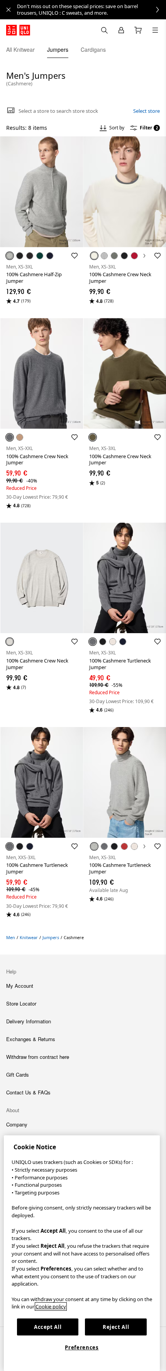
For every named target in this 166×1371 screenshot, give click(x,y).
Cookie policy (51, 1306)
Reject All (116, 1326)
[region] (82, 1253)
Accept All (48, 1326)
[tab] (20, 49)
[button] (41, 191)
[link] (91, 9)
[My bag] (138, 30)
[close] (8, 9)
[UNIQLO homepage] (18, 30)
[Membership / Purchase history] (121, 30)
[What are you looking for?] (104, 30)
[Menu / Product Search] (155, 30)
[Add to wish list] (74, 255)
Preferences (81, 1347)
